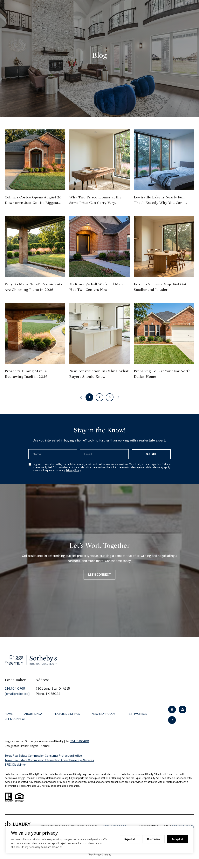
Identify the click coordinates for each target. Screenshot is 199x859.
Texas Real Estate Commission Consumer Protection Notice (43, 755)
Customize (153, 839)
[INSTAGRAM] (172, 709)
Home (9, 713)
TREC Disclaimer (15, 764)
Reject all (130, 839)
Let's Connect (15, 718)
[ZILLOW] (182, 709)
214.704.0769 (15, 688)
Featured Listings (67, 713)
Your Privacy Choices (99, 854)
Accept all (177, 839)
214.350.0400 (79, 741)
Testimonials (137, 713)
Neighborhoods (103, 713)
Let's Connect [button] (99, 574)
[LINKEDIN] (172, 720)
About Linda (33, 713)
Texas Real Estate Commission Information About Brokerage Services (49, 760)
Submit (151, 454)
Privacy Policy (73, 470)
